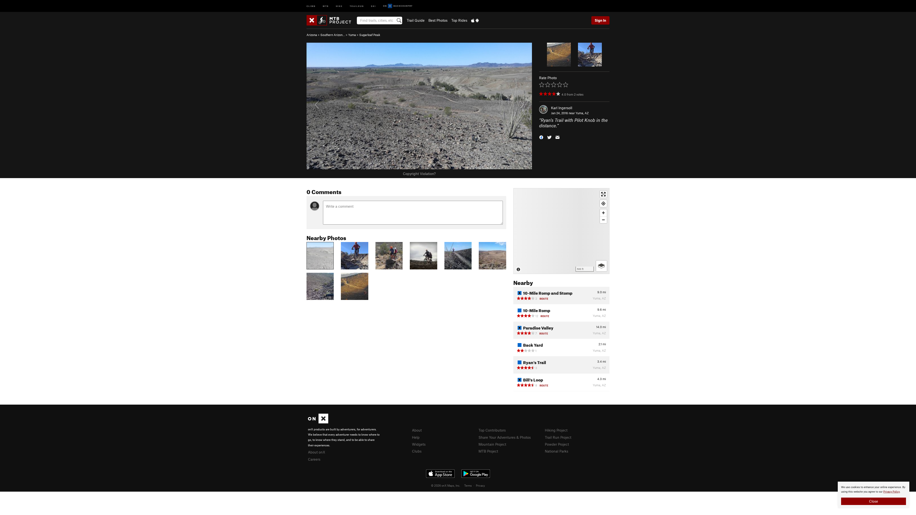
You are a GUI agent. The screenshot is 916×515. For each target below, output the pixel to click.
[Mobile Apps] (475, 20)
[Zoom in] (603, 212)
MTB (326, 5)
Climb (311, 5)
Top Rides (459, 20)
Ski (373, 5)
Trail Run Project (558, 437)
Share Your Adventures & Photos (505, 437)
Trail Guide (416, 20)
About (417, 430)
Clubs (417, 451)
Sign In (600, 20)
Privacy (480, 485)
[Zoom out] (603, 219)
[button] (541, 136)
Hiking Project (556, 430)
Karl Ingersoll (561, 108)
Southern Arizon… (332, 35)
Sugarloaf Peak (369, 35)
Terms (468, 485)
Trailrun (357, 5)
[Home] (331, 20)
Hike (339, 5)
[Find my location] (603, 203)
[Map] (561, 231)
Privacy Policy (891, 491)
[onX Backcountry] (398, 6)
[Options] (601, 266)
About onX (316, 452)
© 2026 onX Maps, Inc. (445, 485)
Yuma (352, 35)
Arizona (312, 35)
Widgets (419, 444)
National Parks (556, 451)
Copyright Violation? (419, 173)
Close (873, 501)
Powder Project (557, 444)
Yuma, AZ (582, 113)
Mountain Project (492, 444)
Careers (314, 459)
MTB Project (488, 451)
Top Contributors (492, 430)
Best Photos (438, 20)
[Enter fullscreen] (603, 194)
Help (416, 437)
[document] (873, 495)
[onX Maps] (318, 422)
